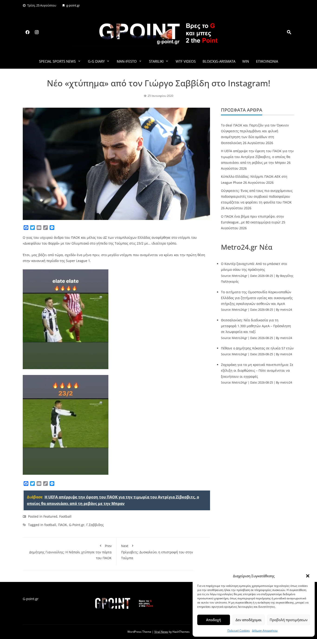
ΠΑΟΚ (62, 525)
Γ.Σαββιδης (95, 525)
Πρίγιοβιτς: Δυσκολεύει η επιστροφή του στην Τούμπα (157, 552)
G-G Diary (96, 61)
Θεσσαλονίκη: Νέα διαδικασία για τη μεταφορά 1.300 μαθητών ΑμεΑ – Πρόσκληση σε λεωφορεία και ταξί (256, 326)
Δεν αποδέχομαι (249, 619)
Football (65, 516)
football (50, 525)
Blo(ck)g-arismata (219, 61)
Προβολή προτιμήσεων (288, 619)
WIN (245, 61)
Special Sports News (57, 61)
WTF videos (186, 61)
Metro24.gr (239, 276)
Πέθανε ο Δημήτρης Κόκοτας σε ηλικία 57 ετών (257, 348)
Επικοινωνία (267, 61)
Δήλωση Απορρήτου (265, 631)
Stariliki (156, 61)
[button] (307, 576)
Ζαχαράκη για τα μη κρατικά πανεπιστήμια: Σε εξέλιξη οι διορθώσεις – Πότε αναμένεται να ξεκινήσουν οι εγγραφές (257, 370)
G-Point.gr (76, 525)
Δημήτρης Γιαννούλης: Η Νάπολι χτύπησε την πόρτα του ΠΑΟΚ (70, 552)
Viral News (161, 632)
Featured (50, 516)
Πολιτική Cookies (238, 631)
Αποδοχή (213, 619)
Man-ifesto (127, 61)
